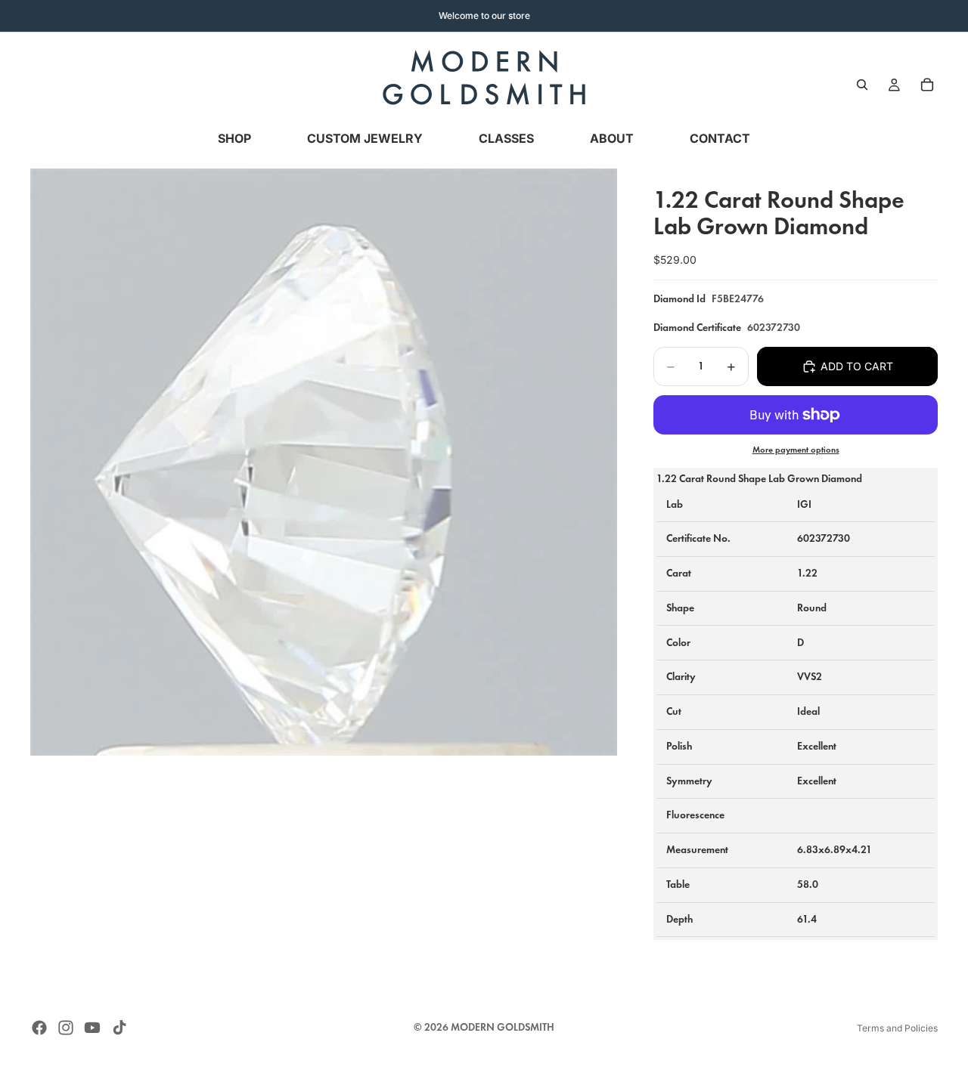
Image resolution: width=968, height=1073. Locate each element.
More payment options (795, 449)
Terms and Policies (897, 1028)
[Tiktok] (119, 1028)
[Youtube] (92, 1028)
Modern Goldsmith (502, 1027)
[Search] (862, 84)
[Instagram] (66, 1028)
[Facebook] (39, 1028)
